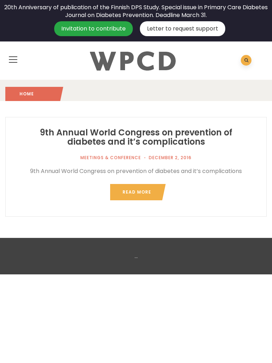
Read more (137, 192)
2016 (39, 94)
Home (26, 94)
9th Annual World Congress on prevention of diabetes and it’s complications (136, 137)
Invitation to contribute (93, 28)
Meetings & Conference (110, 158)
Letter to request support (182, 28)
